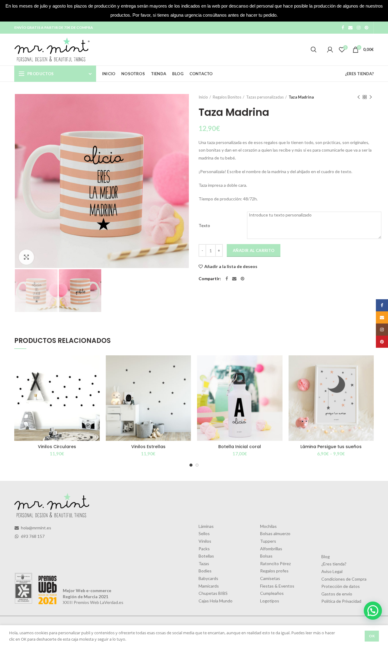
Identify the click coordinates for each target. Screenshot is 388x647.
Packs (204, 548)
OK (372, 636)
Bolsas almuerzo (275, 533)
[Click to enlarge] (26, 257)
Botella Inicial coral (239, 446)
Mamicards (209, 585)
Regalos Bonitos (227, 97)
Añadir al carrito (253, 250)
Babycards (208, 578)
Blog (325, 556)
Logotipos (269, 600)
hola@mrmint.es (35, 527)
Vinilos (205, 541)
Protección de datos (340, 586)
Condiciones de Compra (343, 579)
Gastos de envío (336, 593)
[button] (373, 611)
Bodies (205, 570)
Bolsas (266, 555)
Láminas (206, 526)
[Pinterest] (366, 28)
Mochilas (268, 526)
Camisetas (270, 578)
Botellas (206, 555)
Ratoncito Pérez (275, 563)
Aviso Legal (332, 571)
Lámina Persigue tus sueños (331, 446)
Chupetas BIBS (213, 593)
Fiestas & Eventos (277, 585)
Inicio (203, 97)
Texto (204, 225)
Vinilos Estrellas (148, 446)
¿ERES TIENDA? (359, 73)
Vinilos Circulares (57, 446)
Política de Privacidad (341, 601)
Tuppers (268, 541)
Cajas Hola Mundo (215, 600)
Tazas (204, 563)
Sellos (204, 533)
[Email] (350, 28)
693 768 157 (32, 536)
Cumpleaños (272, 593)
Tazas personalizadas (265, 97)
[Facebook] (343, 28)
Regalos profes (274, 570)
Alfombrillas (271, 548)
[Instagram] (359, 28)
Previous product (359, 97)
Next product (371, 97)
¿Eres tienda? (333, 563)
